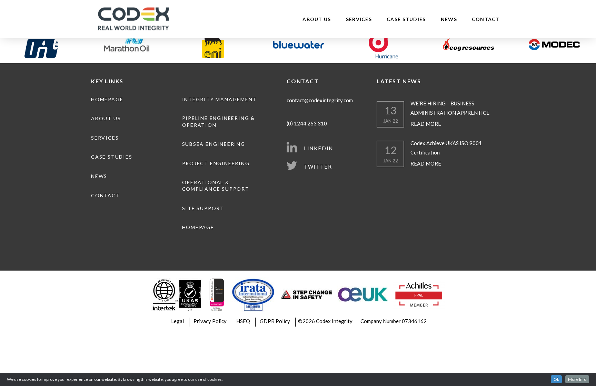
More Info (577, 379)
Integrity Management (219, 99)
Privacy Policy (210, 321)
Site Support (203, 208)
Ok (556, 379)
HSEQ (243, 321)
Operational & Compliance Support (215, 185)
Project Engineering (216, 163)
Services (359, 19)
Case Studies (406, 19)
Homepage (107, 99)
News (449, 19)
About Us (316, 19)
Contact (486, 19)
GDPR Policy (275, 321)
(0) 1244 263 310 (307, 123)
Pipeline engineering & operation (218, 121)
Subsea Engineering (213, 144)
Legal (177, 321)
